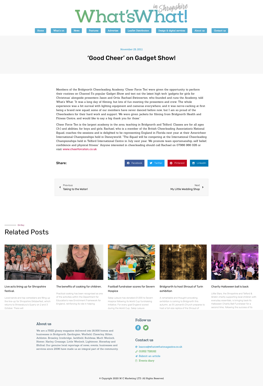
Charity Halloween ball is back (230, 286)
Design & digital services (171, 30)
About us (200, 30)
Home (40, 30)
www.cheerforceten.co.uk (80, 149)
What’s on (58, 30)
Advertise (113, 30)
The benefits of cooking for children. (79, 286)
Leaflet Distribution (138, 30)
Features (93, 30)
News (76, 30)
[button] (134, 163)
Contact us (220, 30)
